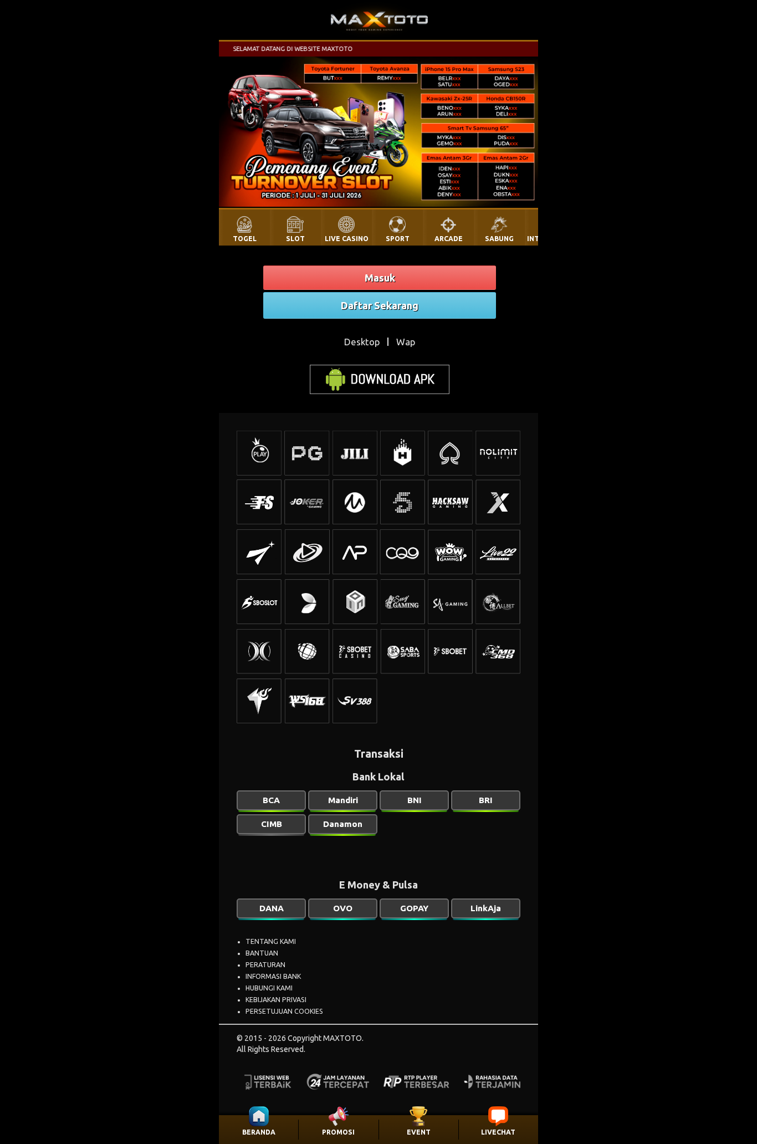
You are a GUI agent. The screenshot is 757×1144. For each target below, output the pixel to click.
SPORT (398, 238)
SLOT (295, 238)
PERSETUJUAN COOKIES (284, 1011)
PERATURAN (265, 964)
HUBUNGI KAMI (269, 988)
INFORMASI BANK (273, 976)
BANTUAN (261, 953)
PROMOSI (338, 1132)
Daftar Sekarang (379, 305)
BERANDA (258, 1132)
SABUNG (499, 238)
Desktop (362, 341)
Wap (405, 341)
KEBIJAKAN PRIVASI (275, 999)
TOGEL (245, 238)
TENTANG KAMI (270, 941)
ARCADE (448, 238)
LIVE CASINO (347, 238)
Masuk (380, 277)
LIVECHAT (498, 1132)
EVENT (419, 1132)
